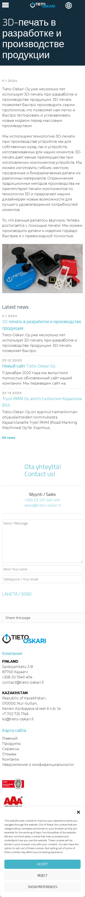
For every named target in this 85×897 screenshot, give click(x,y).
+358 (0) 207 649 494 (42, 500)
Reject (42, 875)
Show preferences (42, 886)
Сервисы (10, 749)
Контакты (10, 759)
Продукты (11, 744)
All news (8, 437)
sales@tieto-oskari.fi (42, 505)
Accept (42, 864)
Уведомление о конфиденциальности (38, 765)
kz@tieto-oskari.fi (18, 719)
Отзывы (9, 754)
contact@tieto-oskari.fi (23, 682)
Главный (10, 738)
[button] (78, 812)
